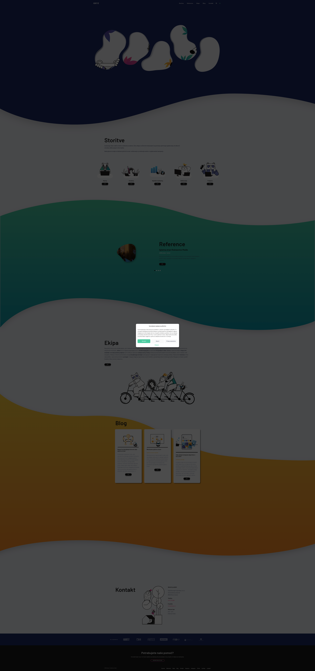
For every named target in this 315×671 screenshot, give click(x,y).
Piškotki (157, 345)
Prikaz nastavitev (171, 341)
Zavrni (157, 341)
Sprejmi (144, 341)
